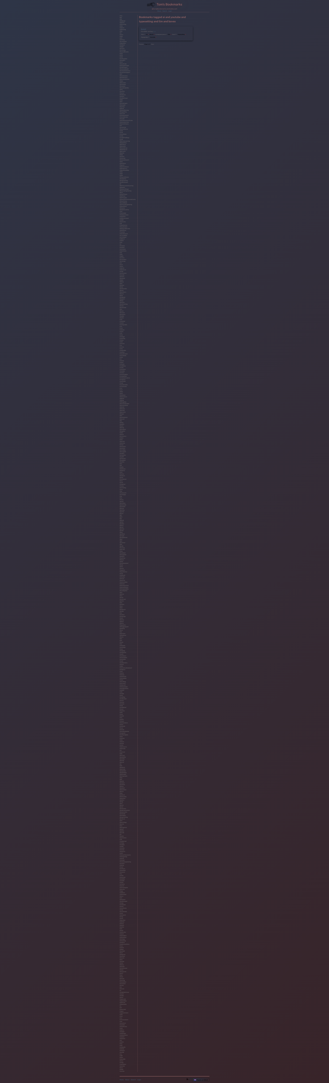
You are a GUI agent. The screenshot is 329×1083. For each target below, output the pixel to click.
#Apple (122, 46)
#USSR (121, 220)
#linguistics (123, 625)
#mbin (121, 666)
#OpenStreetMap (124, 170)
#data (121, 393)
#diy (121, 420)
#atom (121, 266)
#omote (122, 743)
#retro (121, 853)
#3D (121, 19)
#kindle (122, 611)
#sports (122, 923)
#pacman (122, 755)
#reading (122, 844)
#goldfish (122, 534)
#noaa (121, 728)
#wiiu (121, 1043)
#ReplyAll (122, 187)
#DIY (121, 74)
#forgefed (122, 484)
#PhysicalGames (124, 177)
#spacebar (122, 920)
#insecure (122, 580)
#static (121, 930)
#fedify (122, 467)
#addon (122, 240)
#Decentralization (124, 79)
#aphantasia (123, 251)
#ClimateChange (124, 65)
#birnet (121, 290)
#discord (122, 419)
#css (121, 388)
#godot (122, 530)
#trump (122, 985)
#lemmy (122, 620)
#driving (122, 427)
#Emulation (123, 84)
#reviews (122, 863)
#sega (121, 891)
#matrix (122, 664)
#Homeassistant (124, 115)
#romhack (122, 868)
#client (121, 362)
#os (121, 750)
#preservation (123, 812)
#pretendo (122, 813)
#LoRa (121, 136)
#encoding (122, 450)
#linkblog (122, 628)
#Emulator (122, 86)
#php (121, 777)
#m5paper (122, 645)
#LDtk (121, 130)
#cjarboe (122, 352)
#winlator (122, 1050)
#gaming (122, 510)
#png (121, 793)
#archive (122, 257)
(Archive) (154, 31)
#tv (120, 990)
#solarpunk (123, 915)
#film (121, 472)
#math (121, 661)
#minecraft (123, 685)
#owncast (122, 752)
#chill (121, 342)
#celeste (122, 330)
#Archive (122, 48)
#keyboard (122, 609)
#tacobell (122, 951)
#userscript (123, 1009)
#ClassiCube (123, 64)
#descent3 (123, 412)
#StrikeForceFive (124, 209)
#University (123, 221)
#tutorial (122, 988)
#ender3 (122, 453)
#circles (122, 347)
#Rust (121, 192)
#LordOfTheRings (124, 137)
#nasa (121, 714)
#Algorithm (123, 43)
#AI (120, 33)
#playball (122, 788)
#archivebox (123, 259)
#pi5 (121, 779)
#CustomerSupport (125, 72)
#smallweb (123, 904)
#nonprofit (122, 733)
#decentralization (124, 403)
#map (121, 649)
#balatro (122, 276)
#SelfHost (122, 196)
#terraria (122, 958)
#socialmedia (123, 911)
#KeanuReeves (124, 129)
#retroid (122, 858)
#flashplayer (123, 479)
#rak (121, 839)
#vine (121, 1016)
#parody (122, 760)
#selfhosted (123, 894)
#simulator (122, 899)
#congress (122, 379)
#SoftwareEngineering (126, 204)
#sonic (121, 918)
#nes (121, 717)
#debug (122, 400)
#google (122, 535)
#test (121, 959)
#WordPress (123, 230)
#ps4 (121, 820)
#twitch (122, 994)
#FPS (121, 89)
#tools (121, 976)
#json (121, 606)
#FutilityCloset (124, 98)
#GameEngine (123, 103)
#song (121, 916)
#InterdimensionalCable (126, 120)
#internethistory (124, 587)
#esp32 (122, 456)
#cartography (123, 324)
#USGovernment (124, 218)
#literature (122, 633)
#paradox (122, 759)
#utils (121, 1014)
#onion (121, 745)
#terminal (122, 956)
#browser (122, 312)
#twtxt (121, 997)
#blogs (121, 300)
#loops (121, 642)
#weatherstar (123, 1026)
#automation (123, 273)
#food (121, 482)
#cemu (121, 331)
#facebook (123, 460)
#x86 (121, 1055)
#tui (121, 987)
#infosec (122, 578)
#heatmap (122, 558)
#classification (124, 354)
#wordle (122, 1052)
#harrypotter (123, 554)
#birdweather (123, 288)
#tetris (121, 963)
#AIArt (121, 34)
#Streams (122, 208)
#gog (121, 532)
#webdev (122, 1031)
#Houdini (122, 118)
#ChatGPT (122, 60)
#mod (121, 695)
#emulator (122, 448)
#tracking (122, 980)
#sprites (122, 927)
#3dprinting (123, 29)
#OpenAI (122, 165)
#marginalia (123, 652)
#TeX (142, 34)
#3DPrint (122, 22)
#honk (121, 565)
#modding (122, 697)
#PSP (121, 173)
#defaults (122, 408)
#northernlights (124, 734)
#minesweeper (124, 686)
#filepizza (122, 470)
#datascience (123, 396)
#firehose (122, 475)
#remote (122, 849)
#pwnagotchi (123, 827)
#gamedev (122, 506)
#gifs (121, 517)
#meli (121, 671)
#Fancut (122, 93)
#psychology (123, 822)
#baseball (122, 278)
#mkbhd (122, 690)
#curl (121, 390)
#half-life (122, 549)
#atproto (122, 268)
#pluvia (122, 791)
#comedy (122, 371)
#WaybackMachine (125, 228)
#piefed (122, 781)
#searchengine (124, 887)
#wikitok (122, 1049)
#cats (121, 328)
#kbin (121, 608)
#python (122, 831)
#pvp (121, 825)
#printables (123, 815)
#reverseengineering (125, 861)
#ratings (122, 843)
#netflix (122, 719)
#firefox (122, 474)
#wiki (121, 1045)
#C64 (121, 53)
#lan (121, 613)
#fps (121, 491)
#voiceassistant (124, 1019)
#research (122, 851)
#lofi (121, 640)
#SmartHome (123, 201)
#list (121, 632)
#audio (121, 271)
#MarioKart (123, 144)
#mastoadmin (123, 657)
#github (122, 520)
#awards (122, 275)
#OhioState (123, 163)
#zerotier (122, 1071)
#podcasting (123, 796)
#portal (122, 805)
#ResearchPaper (124, 189)
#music (122, 709)
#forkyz (122, 486)
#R (120, 184)
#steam (122, 934)
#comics (122, 372)
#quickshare (123, 837)
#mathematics (123, 662)
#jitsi (121, 602)
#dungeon (122, 431)
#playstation (123, 789)
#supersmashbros (124, 944)
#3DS (121, 26)
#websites (122, 1038)
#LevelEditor (123, 134)
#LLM (121, 132)
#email (121, 444)
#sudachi (122, 942)
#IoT (121, 125)
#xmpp (121, 1062)
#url (121, 1007)
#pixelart (122, 783)
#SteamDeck (123, 206)
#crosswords (123, 386)
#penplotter (123, 771)
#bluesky (122, 302)
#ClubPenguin (123, 67)
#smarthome (123, 908)
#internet (122, 583)
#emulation (123, 446)
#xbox (121, 1057)
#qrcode (122, 832)
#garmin (122, 511)
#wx (121, 1054)
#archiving (122, 261)
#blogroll (122, 299)
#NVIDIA (122, 156)
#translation (123, 982)
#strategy (122, 939)
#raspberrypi (123, 841)
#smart (121, 906)
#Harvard (122, 113)
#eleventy (122, 443)
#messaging (123, 678)
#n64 (121, 712)
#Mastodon (123, 146)
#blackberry (123, 292)
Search (164, 11)
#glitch (121, 525)
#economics (123, 436)
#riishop (122, 865)
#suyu (121, 946)
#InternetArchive (124, 122)
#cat (121, 326)
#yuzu (121, 1067)
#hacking (122, 547)
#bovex (122, 311)
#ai (120, 244)
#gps (121, 539)
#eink (121, 439)
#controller (123, 381)
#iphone (122, 594)
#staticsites (123, 932)
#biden (121, 280)
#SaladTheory (123, 194)
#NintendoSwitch (124, 160)
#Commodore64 (124, 69)
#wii (121, 1040)
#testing (122, 961)
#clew (121, 357)
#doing (121, 422)
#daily (121, 391)
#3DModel (122, 21)
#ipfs (121, 592)
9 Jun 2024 (144, 31)
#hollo (121, 561)
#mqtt (121, 705)
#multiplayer (123, 707)
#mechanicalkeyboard (126, 668)
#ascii (121, 264)
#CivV (121, 62)
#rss (121, 873)
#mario (121, 654)
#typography (144, 37)
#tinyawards (123, 971)
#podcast (122, 795)
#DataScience (123, 77)
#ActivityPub (123, 41)
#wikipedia (122, 1047)
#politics (122, 800)
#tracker (122, 978)
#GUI (121, 101)
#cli (121, 359)
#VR (121, 223)
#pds (121, 765)
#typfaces (122, 1002)
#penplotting (123, 772)
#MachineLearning (125, 141)
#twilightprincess (124, 992)
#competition (123, 376)
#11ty (121, 15)
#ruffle (121, 875)
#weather (122, 1025)
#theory (122, 964)
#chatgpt (122, 336)
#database (122, 395)
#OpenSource (123, 168)
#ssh (121, 928)
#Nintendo (122, 158)
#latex (121, 618)
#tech (121, 952)
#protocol (122, 819)
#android (122, 247)
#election (122, 441)
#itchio (121, 597)
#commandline (124, 374)
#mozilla (122, 704)
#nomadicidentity (124, 731)
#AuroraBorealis (124, 52)
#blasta (122, 293)
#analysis (122, 245)
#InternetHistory (124, 124)
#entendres (123, 455)
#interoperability (124, 589)
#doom (121, 426)
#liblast (122, 621)
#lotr (121, 644)
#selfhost (122, 892)
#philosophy (123, 774)
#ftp (121, 496)
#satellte (122, 880)
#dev (121, 415)
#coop (121, 383)
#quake (122, 836)
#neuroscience (124, 722)
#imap (121, 573)
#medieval (122, 669)
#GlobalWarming (124, 110)
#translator (123, 983)
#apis (121, 254)
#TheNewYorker (124, 215)
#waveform (123, 1023)
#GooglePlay (123, 112)
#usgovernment (124, 1012)
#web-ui (122, 1030)
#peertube (122, 769)
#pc (121, 764)
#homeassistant (124, 563)
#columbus (123, 369)
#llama (121, 637)
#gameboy (122, 503)
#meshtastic (123, 676)
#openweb (122, 748)
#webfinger (123, 1033)
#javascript (123, 599)
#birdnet (122, 285)
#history (122, 559)
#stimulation (123, 937)
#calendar (122, 321)
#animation (123, 249)
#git (121, 518)
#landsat (122, 614)
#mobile (122, 693)
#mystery (122, 710)
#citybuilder (123, 350)
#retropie (122, 860)
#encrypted (123, 451)
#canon (122, 323)
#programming (124, 817)
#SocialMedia (123, 203)
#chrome (122, 343)
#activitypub (123, 237)
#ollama (122, 741)
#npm (121, 736)
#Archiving (123, 50)
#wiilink (122, 1042)
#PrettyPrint (123, 178)
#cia (121, 345)
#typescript (123, 999)
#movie (122, 700)
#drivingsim (123, 429)
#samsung (122, 877)
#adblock (122, 239)
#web (121, 1028)
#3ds (121, 31)
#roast (121, 867)
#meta (121, 680)
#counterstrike (124, 384)
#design (122, 414)
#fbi (121, 465)
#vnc (121, 1018)
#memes (122, 674)
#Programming (124, 180)
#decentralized (124, 405)
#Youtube (122, 232)
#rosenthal (123, 870)
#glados (122, 523)
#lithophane (123, 635)
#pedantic (122, 767)
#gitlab (121, 522)
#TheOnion (123, 216)
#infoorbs (122, 577)
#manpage (123, 647)
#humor (122, 568)
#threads (122, 966)
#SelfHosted (123, 197)
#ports (121, 807)
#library (122, 623)
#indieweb (122, 575)
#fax (121, 463)
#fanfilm (122, 462)
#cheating (122, 338)
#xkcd (121, 1061)
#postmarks (123, 808)
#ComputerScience (125, 70)
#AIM (121, 36)
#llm (121, 638)
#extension (123, 458)
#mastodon (123, 659)
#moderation (123, 698)
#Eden (121, 81)
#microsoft (123, 683)
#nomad (122, 729)
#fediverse (122, 469)
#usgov (122, 1011)
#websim (122, 1037)
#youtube (122, 1066)
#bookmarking (124, 304)
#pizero (122, 786)
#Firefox (122, 96)
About (159, 11)
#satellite (122, 879)
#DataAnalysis (124, 76)
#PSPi (121, 175)
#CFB (121, 55)
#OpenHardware (124, 166)
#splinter (122, 922)
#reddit (121, 846)
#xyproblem (123, 1064)
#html (121, 566)
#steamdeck (123, 935)
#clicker (122, 360)
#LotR (121, 139)
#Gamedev (123, 105)
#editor (121, 438)
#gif (121, 515)
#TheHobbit (123, 213)
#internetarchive (124, 585)
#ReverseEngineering (125, 191)
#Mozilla (122, 153)
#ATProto (122, 39)
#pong (121, 801)
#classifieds (123, 355)
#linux (121, 630)
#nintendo (122, 726)
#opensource (123, 747)
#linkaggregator (124, 626)
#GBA (121, 100)
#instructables (123, 582)
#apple (121, 256)
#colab (121, 367)
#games (122, 508)
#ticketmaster (123, 968)
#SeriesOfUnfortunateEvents (128, 199)
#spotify (122, 925)
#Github (122, 108)
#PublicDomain (124, 182)
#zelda (121, 1069)
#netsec (122, 721)
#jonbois (122, 604)
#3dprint (122, 27)
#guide (121, 546)
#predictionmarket (125, 810)
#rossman (122, 872)
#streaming (123, 940)
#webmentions (124, 1035)
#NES (121, 154)
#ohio (121, 740)
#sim (121, 898)
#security (122, 889)
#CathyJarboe (123, 58)
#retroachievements (125, 855)
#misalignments (124, 688)
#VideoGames (123, 225)
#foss (121, 489)
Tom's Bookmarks (169, 4)
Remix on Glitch (202, 1080)
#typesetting (123, 1000)
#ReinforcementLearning (126, 185)
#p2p (121, 753)
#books (122, 305)
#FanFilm (122, 91)
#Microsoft (123, 151)
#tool (121, 975)
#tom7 (174, 34)
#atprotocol (123, 269)
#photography (123, 776)
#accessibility (123, 235)
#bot (121, 309)
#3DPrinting (123, 24)
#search (122, 886)
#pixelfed (122, 784)
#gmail (121, 527)
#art (121, 263)
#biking (122, 281)
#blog (121, 295)
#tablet (122, 949)
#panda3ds (123, 757)
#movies (122, 702)
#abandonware (124, 233)
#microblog (123, 681)
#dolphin (122, 424)
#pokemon (122, 798)
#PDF (121, 172)
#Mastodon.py (123, 148)
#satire (121, 882)
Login (170, 11)
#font (121, 481)
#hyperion (122, 570)
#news (121, 724)
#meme (122, 673)
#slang (121, 903)
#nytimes (122, 738)
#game (121, 501)
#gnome (122, 529)
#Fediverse (123, 94)
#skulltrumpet (123, 901)
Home (122, 1080)
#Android (122, 45)
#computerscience (160, 34)
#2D (121, 17)
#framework (123, 493)
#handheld (122, 553)
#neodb (122, 716)
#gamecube (123, 505)
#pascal (122, 762)
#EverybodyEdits (124, 88)
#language (123, 616)
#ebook (122, 434)
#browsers (122, 314)
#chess (122, 340)
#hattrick (122, 556)
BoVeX (143, 29)
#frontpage (123, 494)
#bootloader (123, 307)
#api (121, 252)
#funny (121, 499)
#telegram (122, 954)
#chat (121, 335)
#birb (121, 283)
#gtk (121, 544)
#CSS (121, 57)
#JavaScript (123, 127)
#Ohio (121, 161)
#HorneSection (124, 117)
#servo (121, 896)
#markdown (123, 656)
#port (121, 803)
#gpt (121, 541)
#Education (123, 82)
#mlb (121, 692)
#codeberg (123, 366)
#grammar (122, 542)
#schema (122, 884)
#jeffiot (122, 601)
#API (121, 38)
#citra (121, 348)
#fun (121, 498)
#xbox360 (122, 1059)
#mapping (122, 650)
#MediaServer (123, 149)
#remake (122, 848)
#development (123, 417)
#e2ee (121, 432)
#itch (121, 595)
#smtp (121, 910)
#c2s (121, 319)
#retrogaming (123, 856)
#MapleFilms (123, 142)
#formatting (123, 487)
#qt (120, 834)
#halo (121, 551)
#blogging (122, 297)
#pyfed (121, 829)
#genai (121, 513)
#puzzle (122, 824)
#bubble (122, 316)
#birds (121, 287)
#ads (121, 242)
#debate (122, 398)
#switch (122, 947)
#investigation (123, 590)
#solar (121, 913)
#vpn (121, 1021)
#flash (121, 477)
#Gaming (122, 106)
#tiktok (121, 970)
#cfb (121, 333)
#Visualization (123, 227)
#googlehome (123, 537)
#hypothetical (123, 571)
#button (122, 317)
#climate (122, 364)
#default (122, 407)
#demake (122, 410)
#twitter (122, 995)
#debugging (123, 402)
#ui (120, 1006)
